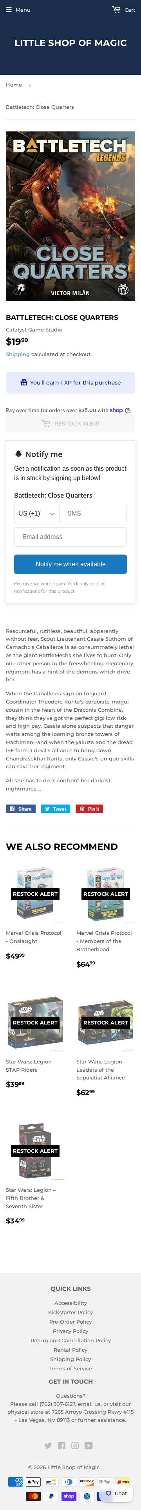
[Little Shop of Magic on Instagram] (75, 1447)
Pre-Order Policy (70, 1322)
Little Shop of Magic (70, 42)
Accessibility (70, 1303)
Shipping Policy (70, 1359)
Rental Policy (70, 1350)
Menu (23, 10)
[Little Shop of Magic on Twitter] (48, 1447)
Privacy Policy (70, 1331)
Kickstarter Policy (70, 1312)
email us (89, 1404)
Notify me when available (71, 564)
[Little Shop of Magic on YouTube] (89, 1447)
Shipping (18, 354)
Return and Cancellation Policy (71, 1340)
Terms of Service (70, 1368)
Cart (129, 10)
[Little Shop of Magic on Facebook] (62, 1447)
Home (14, 85)
